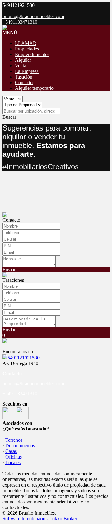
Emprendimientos (32, 54)
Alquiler (23, 60)
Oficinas (13, 456)
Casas (11, 451)
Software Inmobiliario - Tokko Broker (39, 518)
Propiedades (27, 48)
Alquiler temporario (34, 88)
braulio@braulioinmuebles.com (33, 16)
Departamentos (20, 445)
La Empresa (27, 71)
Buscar (9, 117)
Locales (13, 462)
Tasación (23, 76)
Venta (20, 65)
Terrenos (13, 440)
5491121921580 (23, 357)
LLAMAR (25, 43)
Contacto (24, 82)
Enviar (9, 269)
